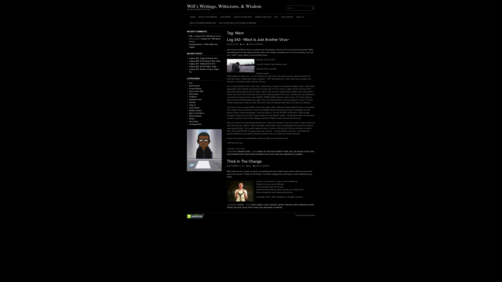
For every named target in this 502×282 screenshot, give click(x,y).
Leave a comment (256, 44)
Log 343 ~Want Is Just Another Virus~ (258, 39)
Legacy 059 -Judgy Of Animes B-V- (203, 58)
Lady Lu (300, 17)
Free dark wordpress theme (305, 215)
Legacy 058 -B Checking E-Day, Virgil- (205, 61)
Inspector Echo (263, 17)
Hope (286, 151)
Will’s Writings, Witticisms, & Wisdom (224, 6)
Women (299, 154)
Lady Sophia (287, 17)
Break (260, 205)
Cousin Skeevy (195, 88)
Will (243, 44)
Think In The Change (244, 161)
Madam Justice (244, 151)
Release (237, 207)
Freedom (288, 205)
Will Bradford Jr (288, 154)
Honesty (279, 151)
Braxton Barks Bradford (203, 23)
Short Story (193, 121)
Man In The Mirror (207, 17)
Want (277, 154)
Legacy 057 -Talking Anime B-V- (202, 64)
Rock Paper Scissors (254, 154)
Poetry (241, 205)
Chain (266, 205)
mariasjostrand (195, 44)
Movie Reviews (195, 116)
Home (192, 17)
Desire (281, 205)
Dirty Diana (193, 94)
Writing (279, 207)
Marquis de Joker (306, 205)
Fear (273, 151)
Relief (244, 207)
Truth (250, 207)
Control (273, 205)
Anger (260, 151)
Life (290, 151)
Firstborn (225, 17)
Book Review (194, 86)
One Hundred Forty (235, 154)
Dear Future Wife (243, 17)
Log (294, 151)
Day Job (266, 151)
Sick (272, 154)
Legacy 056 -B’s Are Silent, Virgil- (203, 66)
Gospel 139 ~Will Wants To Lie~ (208, 36)
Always (253, 205)
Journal (192, 102)
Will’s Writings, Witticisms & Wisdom (237, 23)
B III (276, 17)
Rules (267, 154)
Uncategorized (195, 124)
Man (312, 151)
